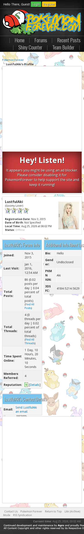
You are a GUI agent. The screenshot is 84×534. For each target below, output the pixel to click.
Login (36, 4)
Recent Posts (69, 40)
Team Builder (63, 47)
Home (20, 40)
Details (34, 385)
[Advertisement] (42, 109)
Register (49, 4)
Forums (40, 40)
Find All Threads (30, 341)
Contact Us (11, 511)
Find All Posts (29, 306)
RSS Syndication (22, 515)
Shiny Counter (30, 47)
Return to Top (53, 511)
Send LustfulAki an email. (26, 409)
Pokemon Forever (13, 60)
